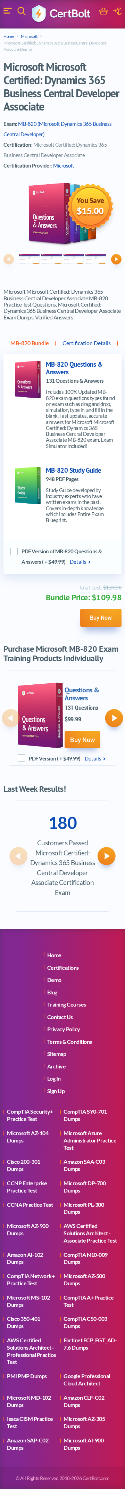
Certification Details (86, 343)
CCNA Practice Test (30, 1204)
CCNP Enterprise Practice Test (27, 1187)
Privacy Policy (63, 1029)
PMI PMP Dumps (27, 1376)
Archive (56, 1066)
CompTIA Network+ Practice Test (31, 1279)
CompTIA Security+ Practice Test (30, 1115)
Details (78, 562)
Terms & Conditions (69, 1041)
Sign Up (56, 1091)
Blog (52, 992)
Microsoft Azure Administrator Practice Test (90, 1140)
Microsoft (29, 36)
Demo (54, 979)
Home (8, 36)
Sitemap (56, 1053)
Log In (54, 1078)
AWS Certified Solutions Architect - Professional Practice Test (31, 1351)
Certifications (63, 967)
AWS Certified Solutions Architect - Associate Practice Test (90, 1233)
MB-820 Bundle (29, 343)
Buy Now (101, 617)
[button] (8, 259)
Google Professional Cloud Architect (87, 1379)
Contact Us (60, 1017)
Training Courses (66, 1004)
